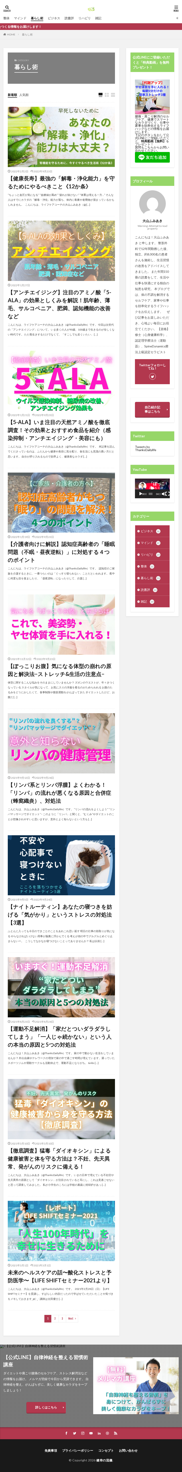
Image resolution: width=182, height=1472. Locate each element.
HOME (11, 34)
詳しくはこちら (46, 1407)
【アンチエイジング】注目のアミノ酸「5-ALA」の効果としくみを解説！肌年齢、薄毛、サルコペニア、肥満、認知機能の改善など (59, 304)
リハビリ (84, 18)
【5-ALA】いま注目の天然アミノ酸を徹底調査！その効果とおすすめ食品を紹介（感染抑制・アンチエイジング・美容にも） (59, 430)
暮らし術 (37, 18)
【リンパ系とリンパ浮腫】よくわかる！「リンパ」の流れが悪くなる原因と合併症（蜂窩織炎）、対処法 (59, 792)
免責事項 (51, 1450)
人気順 (24, 95)
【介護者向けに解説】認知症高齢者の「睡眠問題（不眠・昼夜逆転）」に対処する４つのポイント (61, 552)
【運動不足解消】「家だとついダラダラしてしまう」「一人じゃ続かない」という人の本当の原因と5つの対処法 (60, 1036)
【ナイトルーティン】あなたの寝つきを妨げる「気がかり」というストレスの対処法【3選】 (60, 914)
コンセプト (106, 1450)
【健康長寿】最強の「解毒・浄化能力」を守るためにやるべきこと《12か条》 (61, 182)
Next (70, 1318)
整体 (6, 18)
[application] (152, 488)
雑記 (98, 18)
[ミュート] (164, 494)
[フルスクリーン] (167, 494)
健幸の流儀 (104, 1460)
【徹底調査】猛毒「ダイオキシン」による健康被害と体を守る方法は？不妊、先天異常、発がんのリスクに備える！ (59, 1158)
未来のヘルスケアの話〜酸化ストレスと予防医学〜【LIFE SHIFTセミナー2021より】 (60, 1276)
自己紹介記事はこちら (152, 409)
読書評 (69, 18)
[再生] (140, 494)
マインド (20, 18)
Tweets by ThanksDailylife (145, 448)
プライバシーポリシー (77, 1450)
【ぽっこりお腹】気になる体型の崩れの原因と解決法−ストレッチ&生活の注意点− (59, 670)
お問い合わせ (128, 1450)
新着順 (12, 95)
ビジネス (54, 18)
